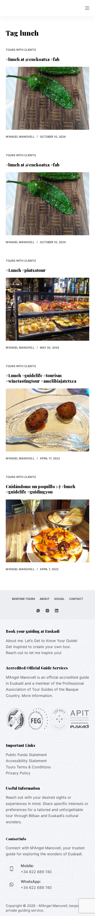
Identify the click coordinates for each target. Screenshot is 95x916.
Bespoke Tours (23, 599)
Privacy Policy (18, 773)
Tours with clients (21, 49)
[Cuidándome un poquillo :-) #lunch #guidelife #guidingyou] (47, 531)
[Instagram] (47, 610)
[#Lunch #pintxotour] (47, 309)
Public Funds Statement (26, 754)
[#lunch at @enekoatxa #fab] (47, 98)
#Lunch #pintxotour (26, 270)
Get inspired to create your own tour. (38, 646)
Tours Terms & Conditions (28, 767)
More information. (37, 695)
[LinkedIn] (56, 610)
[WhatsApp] (38, 610)
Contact (76, 599)
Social (59, 599)
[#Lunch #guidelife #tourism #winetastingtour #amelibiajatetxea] (47, 420)
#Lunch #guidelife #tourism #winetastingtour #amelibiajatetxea (41, 378)
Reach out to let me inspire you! (33, 652)
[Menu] (87, 8)
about (45, 599)
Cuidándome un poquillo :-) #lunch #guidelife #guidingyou (40, 489)
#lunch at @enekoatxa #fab (32, 59)
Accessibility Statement (26, 760)
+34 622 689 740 (36, 871)
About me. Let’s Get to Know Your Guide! (41, 640)
